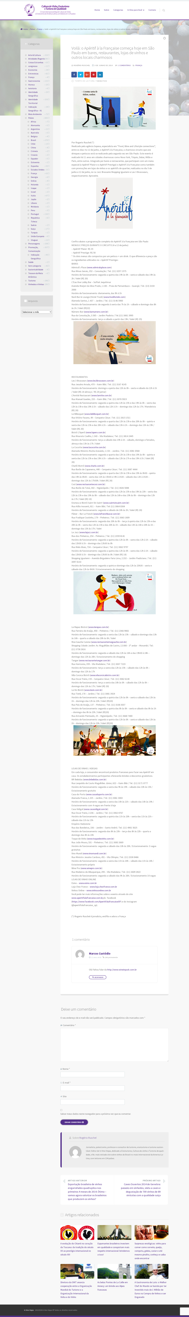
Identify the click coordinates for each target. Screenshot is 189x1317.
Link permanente (111, 957)
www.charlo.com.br (94, 465)
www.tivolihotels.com (114, 296)
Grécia (33, 181)
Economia (32, 70)
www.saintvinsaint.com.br (116, 502)
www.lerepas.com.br (98, 627)
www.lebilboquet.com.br (96, 413)
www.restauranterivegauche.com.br (109, 641)
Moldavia (35, 206)
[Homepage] (50, 10)
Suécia (33, 225)
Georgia (34, 177)
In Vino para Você (134, 10)
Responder (99, 977)
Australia (35, 132)
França (138, 65)
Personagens (34, 243)
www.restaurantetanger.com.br (94, 660)
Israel (33, 192)
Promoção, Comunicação (34, 249)
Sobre (106, 10)
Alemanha (35, 125)
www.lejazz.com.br (89, 532)
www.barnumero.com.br (95, 311)
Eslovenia (35, 162)
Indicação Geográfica (35, 256)
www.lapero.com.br (95, 432)
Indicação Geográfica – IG (35, 109)
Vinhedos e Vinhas (36, 284)
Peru (33, 210)
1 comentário (124, 65)
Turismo (32, 280)
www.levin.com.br (93, 689)
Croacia (34, 155)
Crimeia (34, 151)
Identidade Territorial (33, 101)
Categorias (118, 10)
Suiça (33, 229)
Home (97, 10)
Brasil (33, 140)
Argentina (35, 129)
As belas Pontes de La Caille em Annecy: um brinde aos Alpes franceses (112, 1286)
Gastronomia (34, 81)
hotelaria (32, 88)
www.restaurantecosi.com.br (91, 484)
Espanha (34, 166)
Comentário (69, 1025)
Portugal (35, 214)
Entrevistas (33, 73)
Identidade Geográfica (33, 94)
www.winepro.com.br (91, 868)
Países (31, 118)
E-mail (67, 1082)
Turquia (34, 232)
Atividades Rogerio (36, 58)
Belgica (34, 136)
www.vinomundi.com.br (94, 853)
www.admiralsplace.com (99, 267)
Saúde (30, 262)
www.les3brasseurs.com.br (100, 380)
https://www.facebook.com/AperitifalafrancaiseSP (96, 901)
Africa (33, 121)
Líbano (34, 203)
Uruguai (34, 240)
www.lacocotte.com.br (94, 447)
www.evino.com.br (88, 883)
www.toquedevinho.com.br (100, 838)
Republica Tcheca (35, 219)
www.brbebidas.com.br (95, 779)
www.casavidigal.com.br (95, 809)
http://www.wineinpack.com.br (122, 969)
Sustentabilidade (35, 269)
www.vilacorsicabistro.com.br (105, 675)
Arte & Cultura (34, 55)
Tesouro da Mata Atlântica (35, 275)
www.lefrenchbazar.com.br (106, 513)
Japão (33, 199)
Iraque (33, 188)
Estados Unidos (37, 169)
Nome (66, 1068)
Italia (33, 195)
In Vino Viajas (29, 1310)
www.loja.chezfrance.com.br (103, 886)
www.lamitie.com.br (101, 395)
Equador (34, 158)
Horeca (31, 84)
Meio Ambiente (35, 114)
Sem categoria (34, 266)
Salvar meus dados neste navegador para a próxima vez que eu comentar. (95, 1113)
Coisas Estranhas (35, 62)
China (33, 147)
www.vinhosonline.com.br (99, 890)
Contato (152, 10)
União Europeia (37, 236)
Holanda (34, 184)
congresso (32, 66)
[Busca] (161, 8)
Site (64, 1096)
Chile (33, 144)
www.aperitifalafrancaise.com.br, (87, 897)
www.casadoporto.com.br (99, 794)
